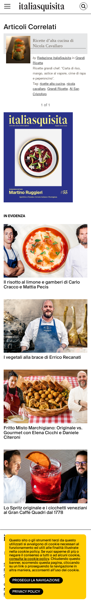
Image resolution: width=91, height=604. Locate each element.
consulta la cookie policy (29, 559)
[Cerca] (83, 6)
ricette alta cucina (52, 83)
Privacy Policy (26, 592)
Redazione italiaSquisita (54, 57)
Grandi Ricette (57, 88)
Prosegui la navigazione (36, 580)
